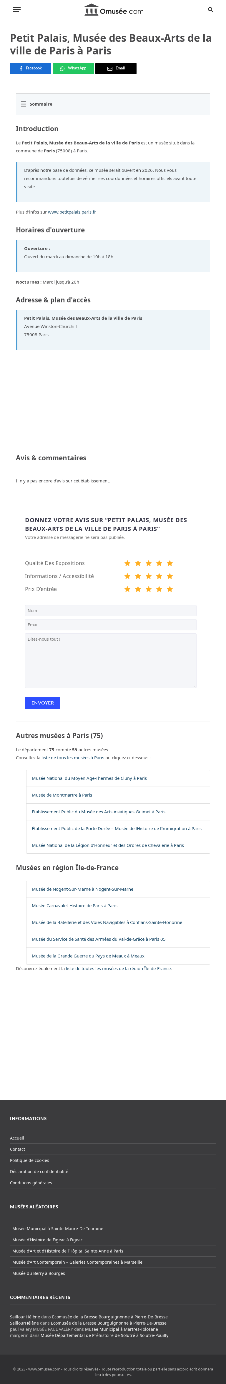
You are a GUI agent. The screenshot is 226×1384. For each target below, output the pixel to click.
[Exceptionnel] (169, 564)
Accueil (17, 1138)
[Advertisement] (113, 1041)
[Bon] (148, 564)
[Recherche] (210, 9)
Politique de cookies (29, 1160)
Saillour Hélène (25, 1317)
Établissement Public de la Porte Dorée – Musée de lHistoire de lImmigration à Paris (117, 828)
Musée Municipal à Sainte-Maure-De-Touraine (57, 1228)
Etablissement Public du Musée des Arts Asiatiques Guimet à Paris (98, 812)
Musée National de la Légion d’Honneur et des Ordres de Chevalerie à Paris (108, 845)
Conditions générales (31, 1182)
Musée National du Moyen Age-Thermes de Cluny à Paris (89, 778)
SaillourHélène (24, 1323)
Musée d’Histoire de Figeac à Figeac (47, 1240)
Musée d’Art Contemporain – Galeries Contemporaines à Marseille (77, 1262)
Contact (17, 1149)
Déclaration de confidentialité (39, 1171)
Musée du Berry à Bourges (38, 1273)
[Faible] (138, 564)
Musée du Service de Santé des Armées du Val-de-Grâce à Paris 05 (99, 939)
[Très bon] (159, 564)
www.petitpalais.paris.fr (71, 212)
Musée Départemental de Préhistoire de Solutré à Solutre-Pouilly (104, 1335)
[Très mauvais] (127, 564)
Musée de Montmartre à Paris (62, 795)
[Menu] (17, 9)
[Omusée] (113, 10)
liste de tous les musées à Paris (72, 757)
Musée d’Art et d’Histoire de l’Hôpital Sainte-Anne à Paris (67, 1251)
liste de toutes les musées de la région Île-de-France (118, 968)
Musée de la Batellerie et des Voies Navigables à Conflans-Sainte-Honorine (107, 922)
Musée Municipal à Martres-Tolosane (121, 1329)
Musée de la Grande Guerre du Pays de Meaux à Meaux (88, 956)
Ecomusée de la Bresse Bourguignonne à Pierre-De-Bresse (110, 1317)
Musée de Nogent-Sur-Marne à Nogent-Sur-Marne (82, 889)
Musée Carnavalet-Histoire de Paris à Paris (74, 905)
